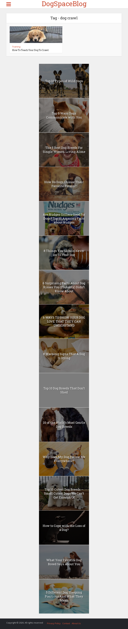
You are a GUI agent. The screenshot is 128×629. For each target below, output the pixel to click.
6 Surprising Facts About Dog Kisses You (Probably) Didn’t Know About (64, 287)
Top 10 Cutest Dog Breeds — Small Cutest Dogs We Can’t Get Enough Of (64, 493)
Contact (66, 623)
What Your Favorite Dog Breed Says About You (64, 562)
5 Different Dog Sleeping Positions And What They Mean (64, 596)
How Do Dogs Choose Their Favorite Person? (64, 184)
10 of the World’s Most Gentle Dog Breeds (64, 425)
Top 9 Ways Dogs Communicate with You (64, 115)
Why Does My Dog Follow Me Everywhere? (64, 459)
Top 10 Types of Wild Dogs (64, 81)
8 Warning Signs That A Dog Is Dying (64, 356)
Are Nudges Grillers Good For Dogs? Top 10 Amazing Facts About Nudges (64, 218)
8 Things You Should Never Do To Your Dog (64, 253)
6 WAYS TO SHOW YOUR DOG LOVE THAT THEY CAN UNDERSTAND (64, 321)
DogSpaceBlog (64, 4)
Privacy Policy (54, 623)
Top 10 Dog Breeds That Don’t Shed (64, 390)
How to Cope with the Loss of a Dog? (64, 528)
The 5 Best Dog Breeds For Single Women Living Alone (64, 150)
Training (16, 46)
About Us (76, 623)
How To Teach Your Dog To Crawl (30, 50)
